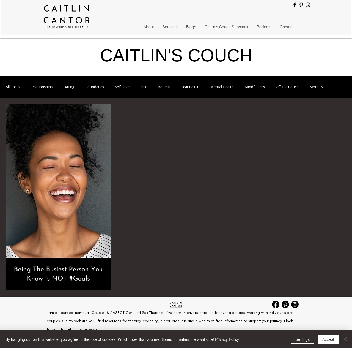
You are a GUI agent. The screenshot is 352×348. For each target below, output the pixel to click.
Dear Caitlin (190, 87)
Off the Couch (287, 87)
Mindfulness (255, 87)
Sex (143, 87)
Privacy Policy (227, 339)
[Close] (345, 339)
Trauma (163, 87)
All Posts (13, 87)
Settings (303, 339)
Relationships (42, 87)
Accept (328, 339)
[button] (191, 27)
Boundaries (94, 87)
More (314, 87)
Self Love (122, 87)
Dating (69, 87)
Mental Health (222, 87)
